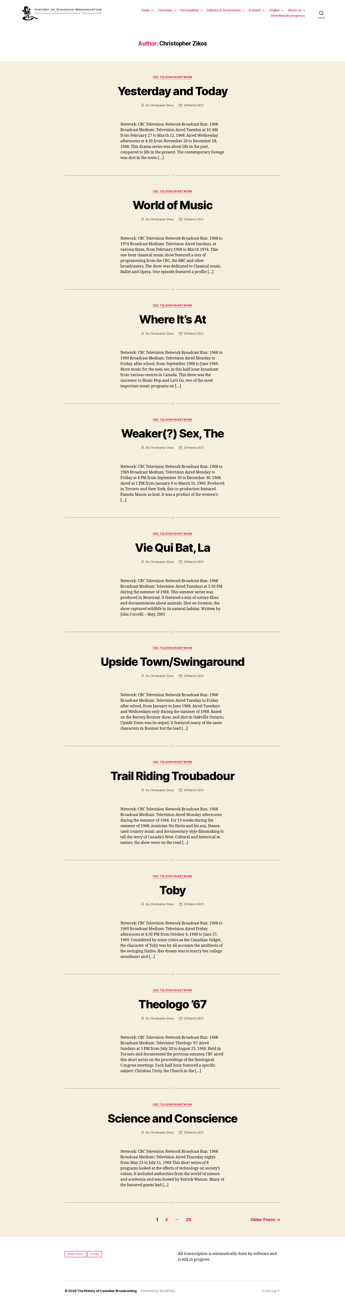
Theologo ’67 (172, 1004)
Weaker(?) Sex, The (172, 433)
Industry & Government (224, 10)
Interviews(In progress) (288, 15)
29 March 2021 (194, 105)
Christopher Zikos (162, 105)
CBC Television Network (172, 77)
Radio (146, 10)
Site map (94, 1254)
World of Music (172, 205)
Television (165, 10)
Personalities (189, 10)
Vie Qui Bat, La (172, 547)
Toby (172, 890)
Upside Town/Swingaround (173, 661)
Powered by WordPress (158, 1291)
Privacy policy (75, 1254)
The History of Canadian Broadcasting (107, 1291)
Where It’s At (172, 319)
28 (188, 1219)
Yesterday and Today (172, 91)
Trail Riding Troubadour (172, 776)
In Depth (255, 10)
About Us (294, 10)
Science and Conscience (172, 1118)
